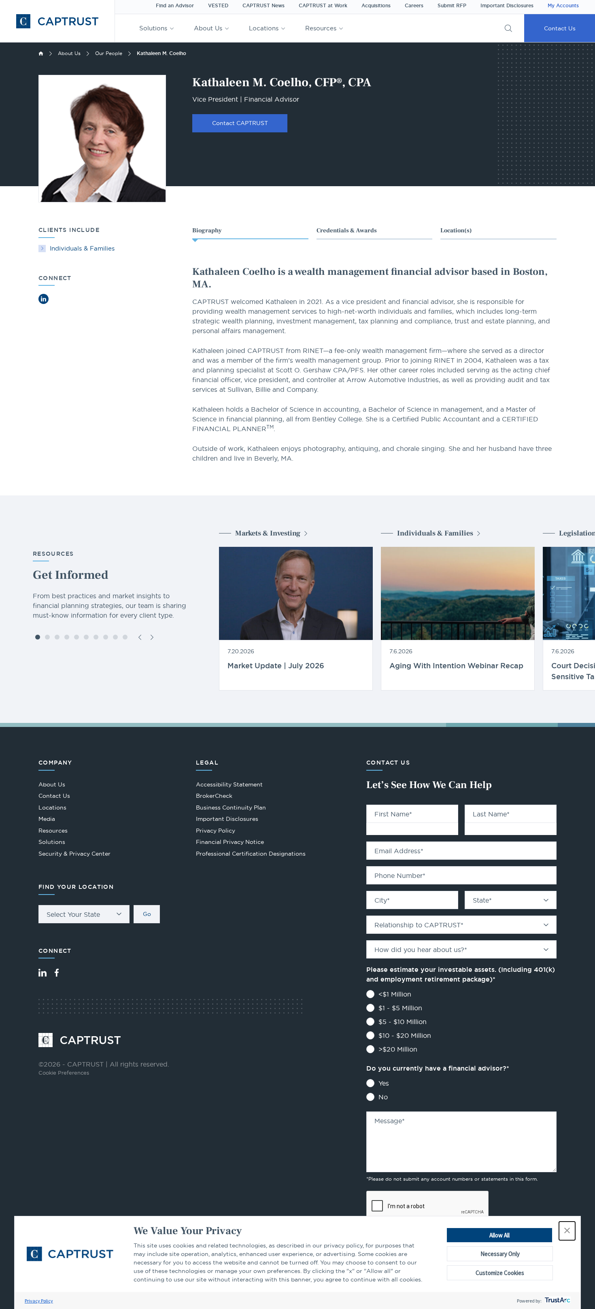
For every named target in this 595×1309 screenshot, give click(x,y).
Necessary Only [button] (500, 1254)
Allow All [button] (499, 1235)
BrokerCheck (214, 797)
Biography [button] (207, 230)
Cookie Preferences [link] (63, 1072)
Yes (383, 1083)
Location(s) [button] (456, 230)
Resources (320, 28)
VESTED (218, 5)
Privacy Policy (39, 1301)
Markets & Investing (267, 533)
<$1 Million (394, 994)
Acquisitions (376, 5)
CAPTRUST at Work (323, 5)
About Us (208, 28)
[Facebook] (57, 973)
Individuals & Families (82, 248)
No (383, 1097)
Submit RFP (452, 5)
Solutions (153, 28)
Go (147, 914)
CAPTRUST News (263, 5)
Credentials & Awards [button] (347, 230)
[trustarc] (557, 1300)
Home (40, 53)
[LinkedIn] (42, 973)
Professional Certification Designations (251, 855)
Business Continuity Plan (231, 807)
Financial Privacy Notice (230, 842)
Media (46, 818)
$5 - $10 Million (402, 1022)
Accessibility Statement (229, 784)
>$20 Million (397, 1049)
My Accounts (563, 5)
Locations (263, 28)
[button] (567, 1231)
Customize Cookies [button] (500, 1273)
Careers (414, 5)
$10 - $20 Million (404, 1035)
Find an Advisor (175, 5)
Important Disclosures (506, 5)
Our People (108, 53)
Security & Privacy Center (74, 853)
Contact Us (560, 28)
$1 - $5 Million (400, 1008)
